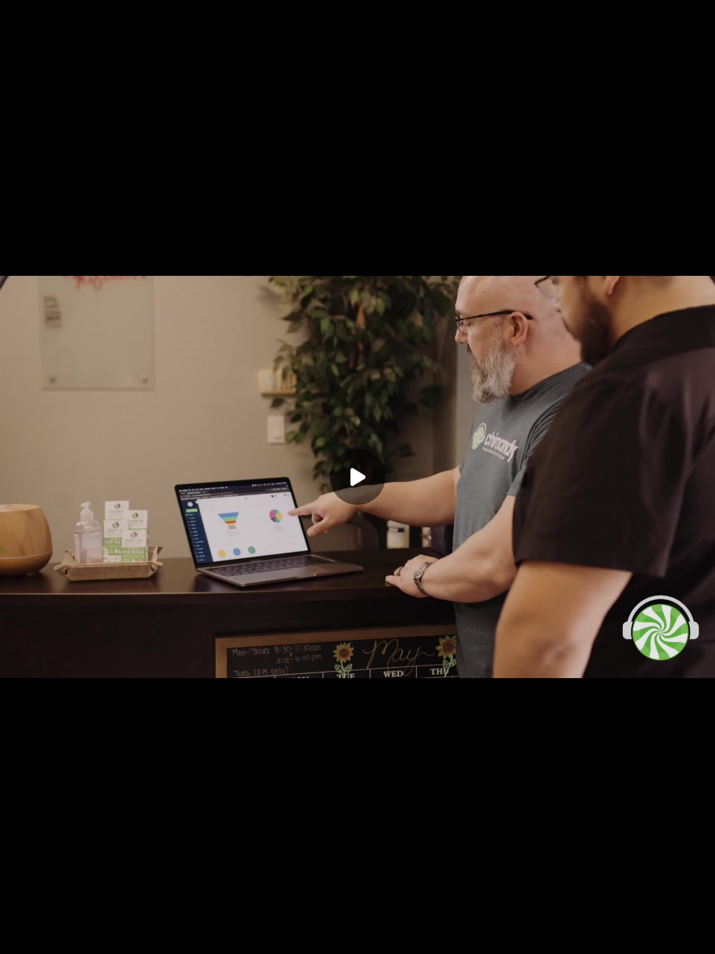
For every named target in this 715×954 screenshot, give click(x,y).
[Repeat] (612, 934)
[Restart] (20, 934)
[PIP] (667, 934)
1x (639, 929)
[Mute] (75, 934)
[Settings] (584, 934)
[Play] (47, 934)
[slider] (357, 913)
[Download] (556, 934)
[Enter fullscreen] (695, 934)
